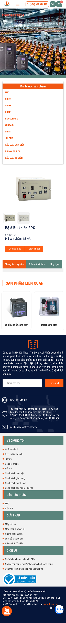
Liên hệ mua (15, 248)
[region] (33, 42)
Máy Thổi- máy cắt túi (15, 529)
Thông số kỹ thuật (37, 264)
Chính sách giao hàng (15, 478)
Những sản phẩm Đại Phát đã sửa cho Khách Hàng (29, 564)
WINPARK (9, 125)
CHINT (8, 131)
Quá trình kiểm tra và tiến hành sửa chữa (24, 568)
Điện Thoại (34, 248)
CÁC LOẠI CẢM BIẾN (15, 144)
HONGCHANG (11, 118)
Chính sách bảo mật (14, 473)
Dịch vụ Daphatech (14, 454)
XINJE (8, 105)
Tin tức (8, 458)
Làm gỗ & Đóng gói (14, 538)
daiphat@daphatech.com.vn (23, 427)
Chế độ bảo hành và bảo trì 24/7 (20, 559)
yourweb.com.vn (50, 604)
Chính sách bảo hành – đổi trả (19, 487)
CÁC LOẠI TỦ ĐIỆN (14, 157)
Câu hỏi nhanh (12, 463)
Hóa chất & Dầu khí (14, 543)
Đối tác (8, 468)
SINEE (8, 99)
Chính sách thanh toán (15, 483)
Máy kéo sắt (10, 524)
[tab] (14, 264)
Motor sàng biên (23, 324)
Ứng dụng (55, 264)
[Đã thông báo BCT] (19, 585)
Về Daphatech (11, 449)
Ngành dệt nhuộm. (14, 533)
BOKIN (8, 112)
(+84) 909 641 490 (38, 4)
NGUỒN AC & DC (12, 151)
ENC (7, 92)
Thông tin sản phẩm (14, 264)
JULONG (9, 138)
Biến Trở (9, 508)
